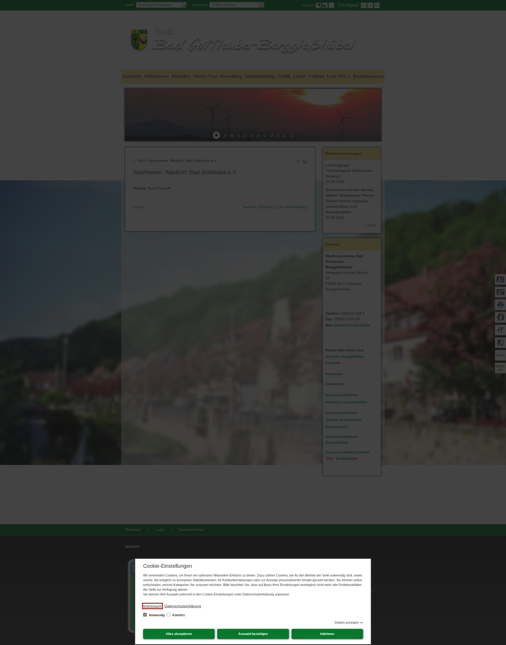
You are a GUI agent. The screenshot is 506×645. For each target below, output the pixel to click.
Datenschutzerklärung (182, 606)
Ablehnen (327, 634)
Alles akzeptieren (179, 634)
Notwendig (157, 615)
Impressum (152, 606)
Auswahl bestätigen (253, 634)
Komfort (178, 615)
